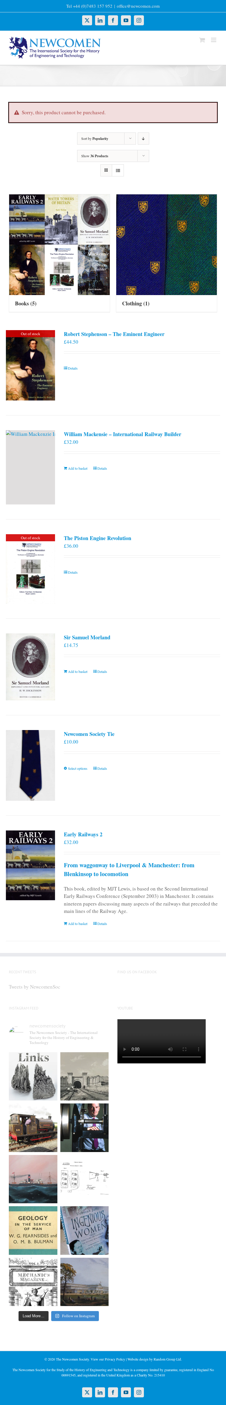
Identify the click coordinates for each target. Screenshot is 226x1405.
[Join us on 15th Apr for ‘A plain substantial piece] (33, 1179)
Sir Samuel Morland (87, 637)
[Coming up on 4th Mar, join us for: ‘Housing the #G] (84, 1282)
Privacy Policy (115, 1359)
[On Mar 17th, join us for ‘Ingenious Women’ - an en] (84, 1230)
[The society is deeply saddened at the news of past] (84, 1127)
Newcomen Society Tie (89, 734)
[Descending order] (143, 139)
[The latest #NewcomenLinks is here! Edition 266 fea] (33, 1076)
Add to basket (77, 468)
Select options (77, 768)
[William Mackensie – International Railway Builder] (30, 467)
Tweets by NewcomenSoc (34, 986)
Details (73, 368)
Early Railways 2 (83, 834)
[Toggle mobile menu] (214, 40)
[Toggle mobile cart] (202, 40)
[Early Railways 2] (30, 865)
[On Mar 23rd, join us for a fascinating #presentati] (33, 1230)
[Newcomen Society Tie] (30, 765)
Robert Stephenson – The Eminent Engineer (114, 334)
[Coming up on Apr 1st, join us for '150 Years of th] (84, 1179)
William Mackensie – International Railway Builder (122, 434)
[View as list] (118, 170)
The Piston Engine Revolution (97, 538)
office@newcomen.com (138, 6)
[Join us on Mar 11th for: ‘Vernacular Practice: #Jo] (33, 1282)
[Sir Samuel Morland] (30, 667)
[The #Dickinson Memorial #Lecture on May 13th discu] (84, 1076)
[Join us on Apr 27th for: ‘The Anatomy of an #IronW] (33, 1127)
